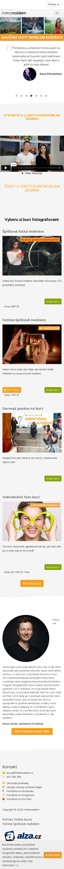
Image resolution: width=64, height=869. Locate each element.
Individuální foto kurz (21, 497)
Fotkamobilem (31, 809)
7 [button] (46, 95)
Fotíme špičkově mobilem (24, 320)
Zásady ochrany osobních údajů (24, 787)
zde (17, 865)
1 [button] (17, 95)
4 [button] (31, 95)
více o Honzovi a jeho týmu (32, 731)
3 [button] (26, 95)
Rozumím (54, 855)
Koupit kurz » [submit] (53, 390)
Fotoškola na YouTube (19, 799)
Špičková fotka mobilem (23, 231)
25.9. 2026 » (13, 390)
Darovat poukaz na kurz (22, 408)
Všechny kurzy (32, 583)
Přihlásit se (53, 4)
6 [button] (41, 95)
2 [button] (21, 95)
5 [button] (36, 95)
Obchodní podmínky (18, 783)
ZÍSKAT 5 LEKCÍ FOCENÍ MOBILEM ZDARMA (32, 188)
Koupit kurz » (53, 301)
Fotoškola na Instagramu (20, 795)
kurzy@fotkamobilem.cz (20, 772)
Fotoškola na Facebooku (20, 791)
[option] (32, 63)
